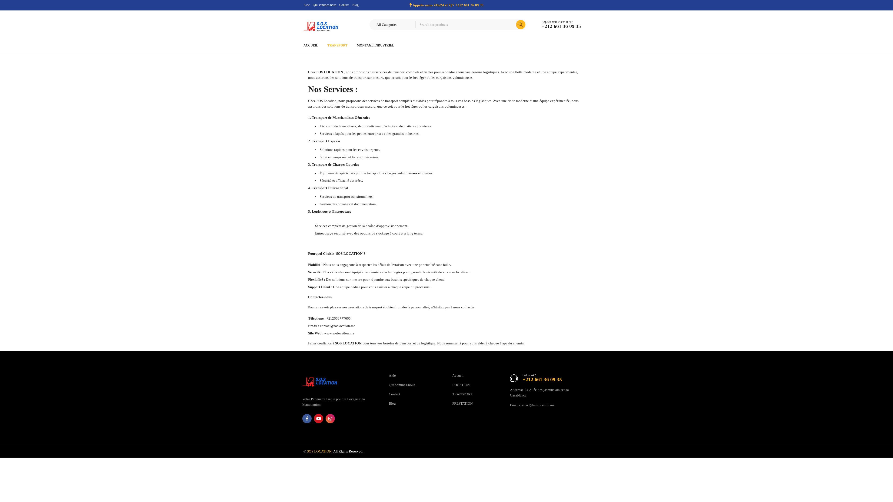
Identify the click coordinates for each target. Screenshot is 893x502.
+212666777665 (339, 318)
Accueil (457, 375)
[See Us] (330, 418)
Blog (355, 5)
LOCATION (461, 385)
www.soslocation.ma (339, 333)
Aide (306, 5)
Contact (344, 5)
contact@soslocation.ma (337, 326)
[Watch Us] (318, 418)
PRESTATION (462, 403)
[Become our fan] (307, 418)
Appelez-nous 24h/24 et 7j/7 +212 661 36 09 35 (448, 5)
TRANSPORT (462, 394)
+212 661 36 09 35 (561, 26)
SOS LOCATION (349, 253)
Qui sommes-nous (324, 5)
